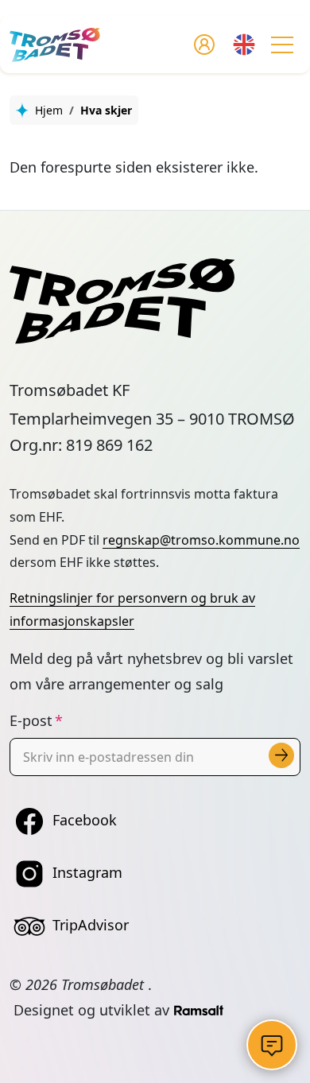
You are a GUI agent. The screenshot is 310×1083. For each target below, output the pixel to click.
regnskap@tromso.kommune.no (201, 540)
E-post (31, 720)
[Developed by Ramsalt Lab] (199, 1010)
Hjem (49, 110)
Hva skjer (106, 110)
